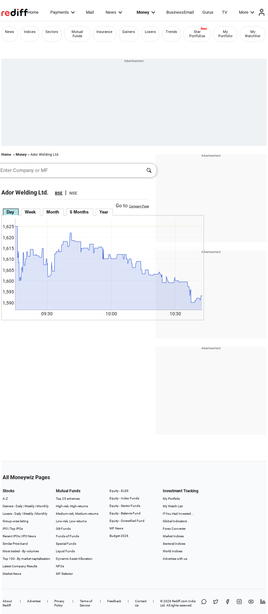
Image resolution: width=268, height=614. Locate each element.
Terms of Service (86, 603)
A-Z (5, 498)
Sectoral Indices (174, 544)
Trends (171, 32)
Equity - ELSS (118, 491)
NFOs (60, 566)
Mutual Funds (77, 34)
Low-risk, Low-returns (71, 521)
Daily (19, 506)
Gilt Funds (63, 529)
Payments (59, 12)
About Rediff (7, 603)
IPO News (29, 536)
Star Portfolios (197, 34)
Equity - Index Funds (124, 498)
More (243, 12)
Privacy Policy (59, 603)
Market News (12, 574)
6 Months (79, 212)
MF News (116, 528)
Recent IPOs (11, 536)
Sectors (51, 32)
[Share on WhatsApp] (204, 603)
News (111, 12)
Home (33, 12)
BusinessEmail (180, 12)
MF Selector (64, 574)
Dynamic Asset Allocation (74, 559)
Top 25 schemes (68, 498)
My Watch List (173, 506)
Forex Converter (174, 529)
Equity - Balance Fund (125, 513)
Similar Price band (15, 544)
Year (103, 212)
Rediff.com (180, 601)
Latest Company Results (20, 566)
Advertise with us (175, 559)
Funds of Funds (67, 536)
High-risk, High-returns (72, 506)
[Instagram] (239, 603)
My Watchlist (252, 34)
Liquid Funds (65, 551)
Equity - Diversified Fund (126, 521)
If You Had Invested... (178, 514)
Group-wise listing (15, 521)
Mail (90, 12)
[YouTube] (251, 603)
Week (30, 212)
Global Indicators (175, 521)
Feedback (114, 601)
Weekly (30, 506)
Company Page (139, 206)
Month (52, 212)
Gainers (128, 32)
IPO (5, 529)
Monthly (43, 506)
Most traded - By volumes (21, 551)
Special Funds (66, 544)
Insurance (104, 32)
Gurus (207, 12)
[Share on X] (215, 603)
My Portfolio (225, 34)
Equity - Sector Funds (124, 506)
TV (224, 12)
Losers (150, 32)
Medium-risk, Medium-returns (77, 514)
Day (10, 212)
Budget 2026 (118, 536)
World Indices (172, 551)
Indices (30, 32)
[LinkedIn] (262, 603)
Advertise (34, 601)
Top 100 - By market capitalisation (26, 559)
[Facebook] (227, 603)
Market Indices (173, 536)
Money (143, 12)
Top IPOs (16, 529)
